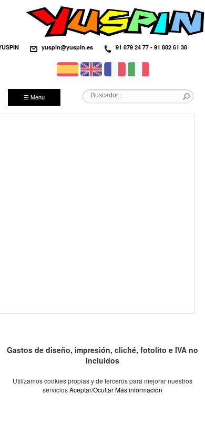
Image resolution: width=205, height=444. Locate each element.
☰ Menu (34, 97)
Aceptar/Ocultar (91, 389)
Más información (138, 389)
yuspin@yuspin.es (67, 47)
